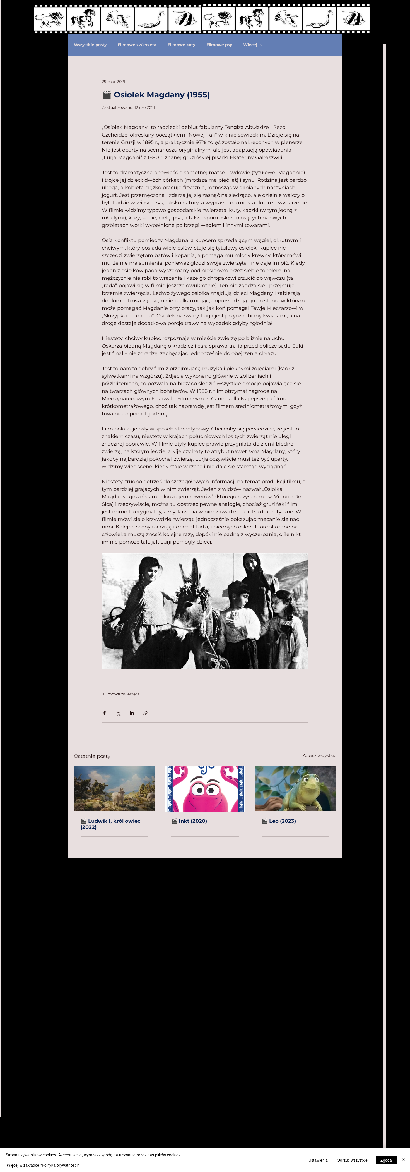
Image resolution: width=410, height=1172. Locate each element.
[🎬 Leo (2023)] (295, 788)
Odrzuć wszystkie (352, 1160)
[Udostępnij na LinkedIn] (131, 713)
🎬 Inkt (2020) (189, 821)
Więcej (250, 44)
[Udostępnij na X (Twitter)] (118, 713)
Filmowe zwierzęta (137, 44)
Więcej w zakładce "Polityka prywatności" (43, 1165)
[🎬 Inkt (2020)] (205, 789)
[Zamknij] (403, 1160)
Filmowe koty (181, 44)
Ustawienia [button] (318, 1160)
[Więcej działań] (305, 81)
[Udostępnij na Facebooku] (104, 713)
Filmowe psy (219, 44)
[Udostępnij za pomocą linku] (145, 713)
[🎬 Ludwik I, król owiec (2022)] (114, 788)
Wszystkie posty (90, 44)
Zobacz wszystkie (319, 755)
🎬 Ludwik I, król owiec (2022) (111, 824)
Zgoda (386, 1160)
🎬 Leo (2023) (279, 821)
